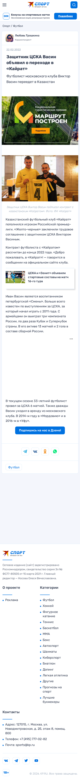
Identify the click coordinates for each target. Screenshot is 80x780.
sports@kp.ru (25, 745)
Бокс (46, 640)
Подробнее (65, 16)
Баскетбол (50, 628)
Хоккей (48, 606)
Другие (48, 681)
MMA (46, 634)
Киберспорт (52, 657)
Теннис (48, 622)
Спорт (6, 26)
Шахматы (50, 651)
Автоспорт (51, 646)
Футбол (18, 26)
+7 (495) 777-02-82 (33, 739)
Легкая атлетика (55, 675)
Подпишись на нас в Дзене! (40, 430)
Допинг (48, 669)
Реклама (11, 600)
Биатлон (49, 663)
